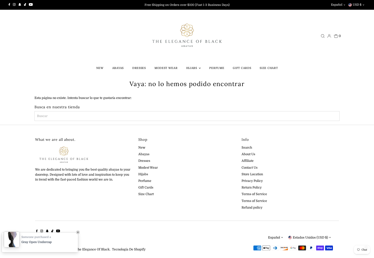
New (100, 68)
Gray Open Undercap (36, 242)
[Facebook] (9, 5)
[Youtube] (31, 5)
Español (336, 4)
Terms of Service (254, 194)
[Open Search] (323, 36)
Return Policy (252, 187)
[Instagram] (14, 5)
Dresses (139, 68)
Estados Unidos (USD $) (310, 237)
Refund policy (252, 207)
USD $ (357, 4)
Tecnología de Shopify (129, 249)
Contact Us (250, 167)
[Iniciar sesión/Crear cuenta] (329, 36)
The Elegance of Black (93, 249)
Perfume (216, 68)
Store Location (252, 174)
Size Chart (269, 68)
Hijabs (192, 68)
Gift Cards (242, 68)
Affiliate (248, 161)
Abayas (118, 68)
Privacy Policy (252, 181)
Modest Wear (166, 68)
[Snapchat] (19, 5)
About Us (248, 154)
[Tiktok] (25, 5)
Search (247, 147)
